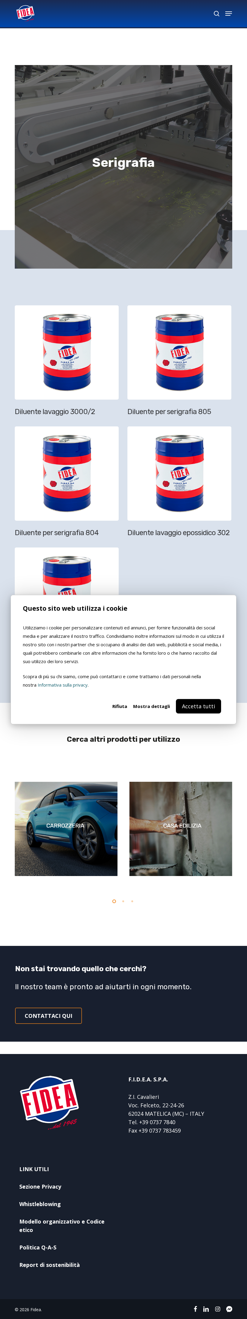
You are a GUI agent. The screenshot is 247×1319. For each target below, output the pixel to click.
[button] (228, 14)
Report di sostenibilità (49, 1264)
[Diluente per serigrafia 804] (68, 483)
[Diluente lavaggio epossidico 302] (180, 483)
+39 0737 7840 (157, 1122)
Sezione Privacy (40, 1186)
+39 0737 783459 (160, 1130)
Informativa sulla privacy (63, 685)
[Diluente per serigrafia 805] (180, 362)
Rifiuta (119, 706)
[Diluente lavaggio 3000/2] (68, 362)
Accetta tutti (198, 706)
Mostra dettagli (151, 706)
